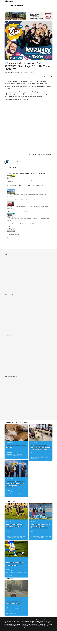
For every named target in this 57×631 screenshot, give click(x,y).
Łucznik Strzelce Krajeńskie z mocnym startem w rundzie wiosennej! (14, 526)
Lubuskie (8, 451)
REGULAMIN (36, 624)
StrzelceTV (9, 607)
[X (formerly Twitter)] (48, 77)
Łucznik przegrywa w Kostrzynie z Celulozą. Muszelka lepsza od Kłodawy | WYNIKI (15, 564)
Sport (8, 531)
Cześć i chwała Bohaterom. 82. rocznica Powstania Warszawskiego (25, 200)
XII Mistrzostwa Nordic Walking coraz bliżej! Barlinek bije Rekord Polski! (26, 173)
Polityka (36, 625)
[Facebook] (45, 77)
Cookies (31, 625)
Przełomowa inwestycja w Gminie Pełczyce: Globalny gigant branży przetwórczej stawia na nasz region (25, 186)
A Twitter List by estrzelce (10, 414)
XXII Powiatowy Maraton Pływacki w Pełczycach (20, 212)
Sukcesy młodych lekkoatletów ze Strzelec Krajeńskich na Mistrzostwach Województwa (40, 526)
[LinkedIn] (51, 77)
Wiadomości (14, 237)
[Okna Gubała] (28, 16)
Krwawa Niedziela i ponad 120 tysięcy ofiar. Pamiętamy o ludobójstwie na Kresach (26, 225)
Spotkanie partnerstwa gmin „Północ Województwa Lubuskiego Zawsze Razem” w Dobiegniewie (41, 447)
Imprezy (26, 72)
